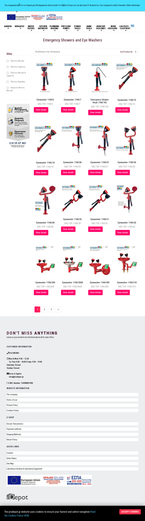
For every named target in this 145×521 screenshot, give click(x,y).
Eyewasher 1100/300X (72, 282)
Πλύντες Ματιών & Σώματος (16, 74)
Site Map (10, 463)
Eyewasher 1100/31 (99, 219)
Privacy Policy (12, 405)
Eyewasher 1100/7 (72, 99)
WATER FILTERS (31, 27)
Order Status (12, 458)
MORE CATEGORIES (113, 27)
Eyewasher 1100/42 (127, 222)
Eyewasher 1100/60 (45, 222)
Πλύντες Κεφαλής (18, 82)
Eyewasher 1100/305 (99, 282)
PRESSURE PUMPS (66, 27)
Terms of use (12, 400)
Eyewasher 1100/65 (72, 162)
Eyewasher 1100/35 (72, 219)
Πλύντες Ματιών (17, 61)
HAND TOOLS (89, 27)
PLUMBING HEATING (54, 27)
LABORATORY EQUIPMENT (125, 27)
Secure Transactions (15, 424)
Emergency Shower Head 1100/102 (100, 101)
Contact (10, 453)
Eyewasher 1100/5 (45, 99)
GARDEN (7, 26)
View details (41, 109)
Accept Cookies (130, 511)
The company (12, 394)
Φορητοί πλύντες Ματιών (16, 89)
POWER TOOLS (77, 27)
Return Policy (12, 440)
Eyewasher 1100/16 (45, 162)
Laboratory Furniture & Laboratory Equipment (24, 469)
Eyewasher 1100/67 (99, 162)
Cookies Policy (13, 410)
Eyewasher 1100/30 (127, 162)
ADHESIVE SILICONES (101, 27)
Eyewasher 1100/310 (127, 282)
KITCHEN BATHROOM (43, 27)
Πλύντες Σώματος (18, 67)
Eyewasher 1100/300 (45, 282)
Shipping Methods (14, 434)
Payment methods (14, 429)
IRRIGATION (20, 26)
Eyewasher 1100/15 (127, 100)
